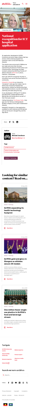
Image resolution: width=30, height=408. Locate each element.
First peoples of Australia (8, 399)
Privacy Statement (6, 391)
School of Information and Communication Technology (12, 151)
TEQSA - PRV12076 (19, 395)
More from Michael (17, 138)
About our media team (19, 359)
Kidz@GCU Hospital (8, 82)
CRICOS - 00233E (6, 395)
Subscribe (5, 363)
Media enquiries (19, 350)
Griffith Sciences (9, 147)
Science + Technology (10, 158)
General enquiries (7, 359)
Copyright (16, 391)
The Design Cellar (18, 100)
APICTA (14, 72)
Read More (10, 228)
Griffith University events (7, 349)
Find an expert (18, 354)
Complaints (24, 391)
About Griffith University (6, 354)
